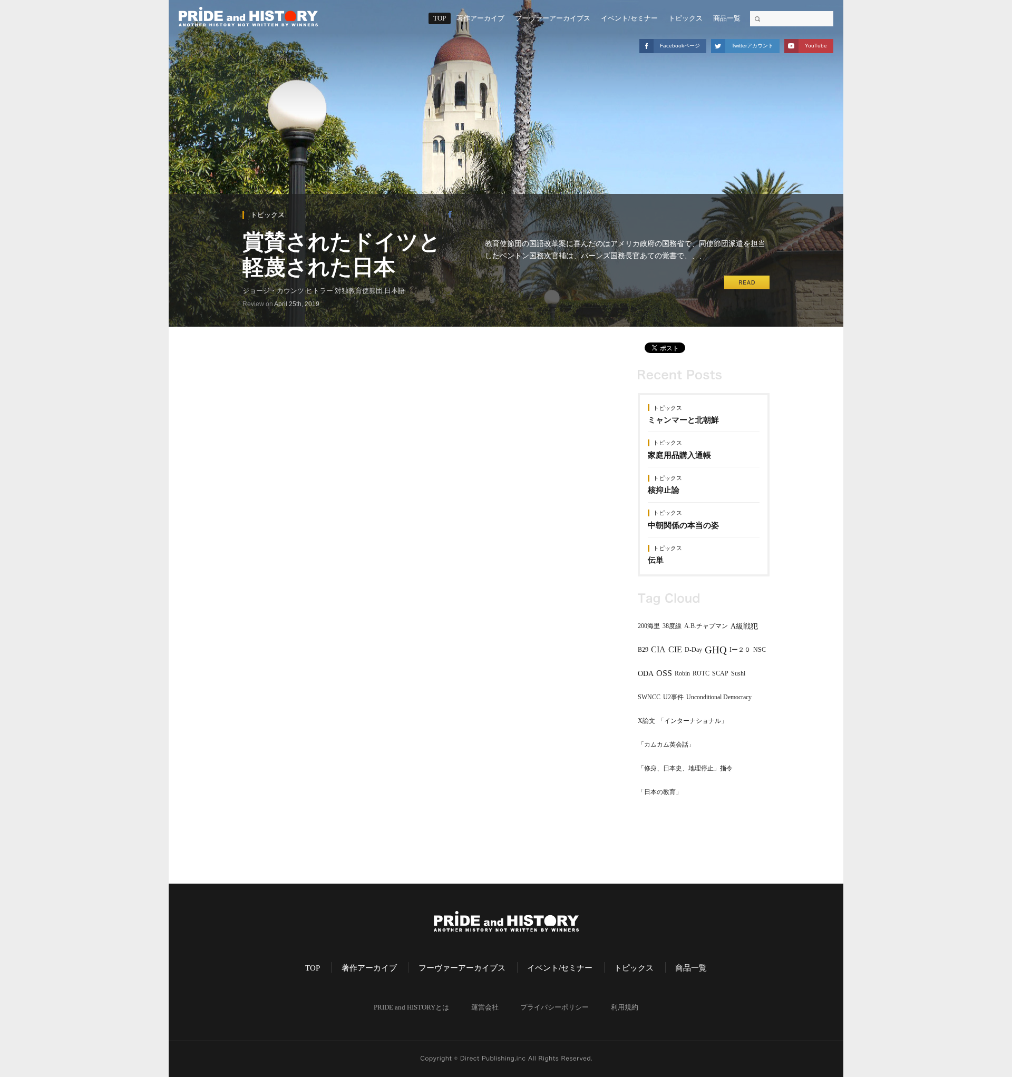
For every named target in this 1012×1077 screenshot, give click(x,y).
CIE (675, 649)
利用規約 (624, 1007)
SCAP (720, 673)
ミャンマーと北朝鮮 (683, 420)
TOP (439, 18)
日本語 (394, 291)
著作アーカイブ (480, 18)
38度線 (672, 626)
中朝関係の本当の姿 (683, 525)
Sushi (738, 673)
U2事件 (673, 697)
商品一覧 (727, 18)
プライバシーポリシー (554, 1007)
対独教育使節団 (359, 291)
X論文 (646, 720)
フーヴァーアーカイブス (552, 18)
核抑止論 (663, 490)
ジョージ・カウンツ (273, 291)
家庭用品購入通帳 (679, 455)
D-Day (693, 649)
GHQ (716, 649)
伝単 (656, 560)
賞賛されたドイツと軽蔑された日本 (341, 254)
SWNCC (649, 697)
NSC (759, 649)
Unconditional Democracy (719, 697)
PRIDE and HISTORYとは (411, 1007)
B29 (643, 649)
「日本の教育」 (660, 792)
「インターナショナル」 (692, 720)
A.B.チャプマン (706, 626)
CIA (658, 649)
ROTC (701, 673)
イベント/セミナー (629, 18)
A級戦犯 (744, 626)
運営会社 (485, 1007)
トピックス (685, 18)
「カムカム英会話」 (666, 744)
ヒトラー (319, 291)
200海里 (649, 626)
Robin (682, 673)
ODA (646, 674)
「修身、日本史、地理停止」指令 (685, 768)
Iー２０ (740, 649)
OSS (664, 673)
